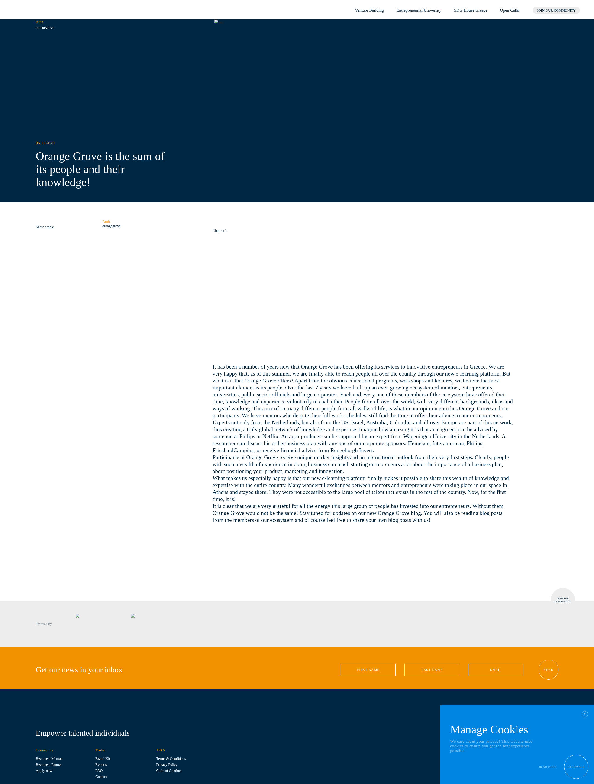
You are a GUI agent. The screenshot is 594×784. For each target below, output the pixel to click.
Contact (101, 777)
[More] (48, 222)
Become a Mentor (49, 759)
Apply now (44, 771)
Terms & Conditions (171, 759)
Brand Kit (102, 759)
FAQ (99, 771)
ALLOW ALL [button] (576, 766)
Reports (101, 765)
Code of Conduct (168, 771)
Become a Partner (49, 765)
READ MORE (547, 766)
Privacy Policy (167, 765)
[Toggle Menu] (587, 10)
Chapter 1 (220, 230)
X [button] (585, 714)
